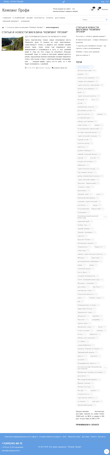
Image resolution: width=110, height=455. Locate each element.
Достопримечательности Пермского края (45, 36)
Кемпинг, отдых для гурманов (87, 52)
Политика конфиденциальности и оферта (21, 437)
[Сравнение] (92, 9)
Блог (64, 437)
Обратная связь (74, 437)
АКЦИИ (29, 18)
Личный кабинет (11, 21)
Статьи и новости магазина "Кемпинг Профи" (25, 27)
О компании (19, 18)
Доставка (60, 18)
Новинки (25, 21)
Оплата (49, 18)
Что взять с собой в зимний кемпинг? (91, 36)
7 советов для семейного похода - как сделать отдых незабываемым (91, 47)
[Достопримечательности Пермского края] (12, 43)
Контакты (39, 18)
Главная (7, 18)
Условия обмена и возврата (50, 437)
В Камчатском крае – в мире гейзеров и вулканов (92, 41)
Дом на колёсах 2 (83, 55)
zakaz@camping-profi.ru (11, 450)
